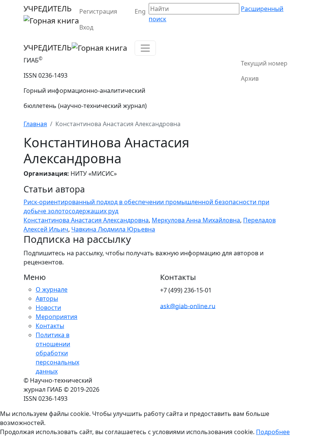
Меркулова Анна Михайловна (196, 220)
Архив (250, 78)
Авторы (47, 298)
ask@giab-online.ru (187, 306)
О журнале (52, 289)
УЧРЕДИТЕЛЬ (48, 8)
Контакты (50, 326)
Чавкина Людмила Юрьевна (113, 229)
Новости (48, 307)
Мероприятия (56, 317)
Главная (35, 124)
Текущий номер (264, 63)
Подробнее (273, 432)
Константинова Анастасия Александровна (86, 220)
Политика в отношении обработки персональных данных (57, 353)
